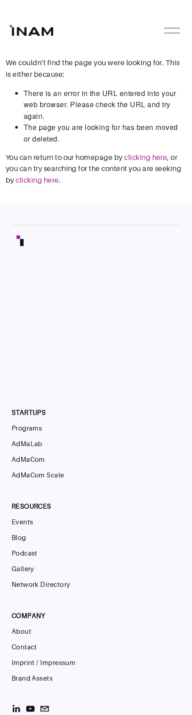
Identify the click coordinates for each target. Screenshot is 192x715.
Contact (24, 647)
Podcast (25, 553)
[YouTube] (30, 708)
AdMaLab (27, 443)
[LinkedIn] (16, 708)
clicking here (145, 157)
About (21, 631)
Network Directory (41, 584)
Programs (27, 428)
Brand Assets (32, 678)
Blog (19, 537)
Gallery (23, 569)
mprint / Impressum (44, 662)
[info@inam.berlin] (44, 708)
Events (22, 522)
